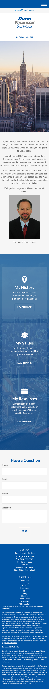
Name (5, 465)
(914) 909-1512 (26, 37)
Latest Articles (24, 598)
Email (4, 479)
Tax (24, 590)
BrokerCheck (6, 608)
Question (6, 507)
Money (24, 593)
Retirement (24, 580)
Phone (5, 493)
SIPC (16, 653)
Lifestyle (24, 596)
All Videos (25, 601)
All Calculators (24, 604)
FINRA (12, 653)
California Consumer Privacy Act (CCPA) (22, 638)
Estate (24, 585)
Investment (24, 583)
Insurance (24, 588)
